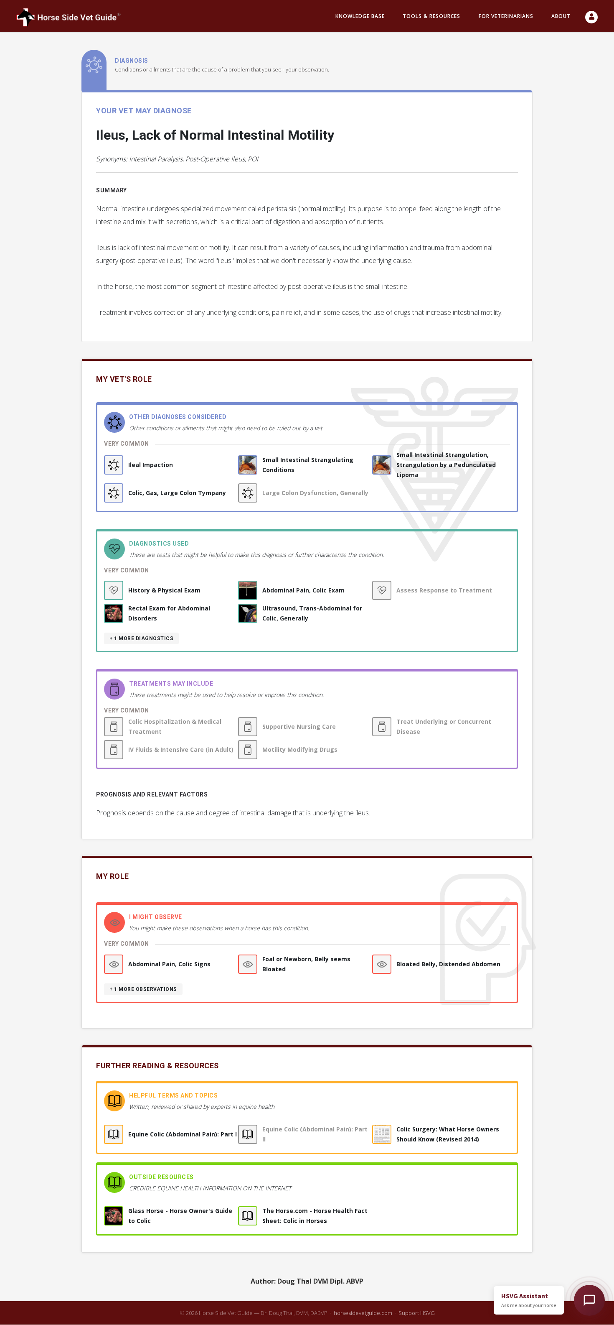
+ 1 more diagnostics (141, 638)
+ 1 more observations (143, 989)
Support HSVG (416, 1313)
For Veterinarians (506, 16)
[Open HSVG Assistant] (589, 1300)
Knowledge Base (360, 16)
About (561, 16)
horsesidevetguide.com (363, 1313)
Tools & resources (431, 16)
